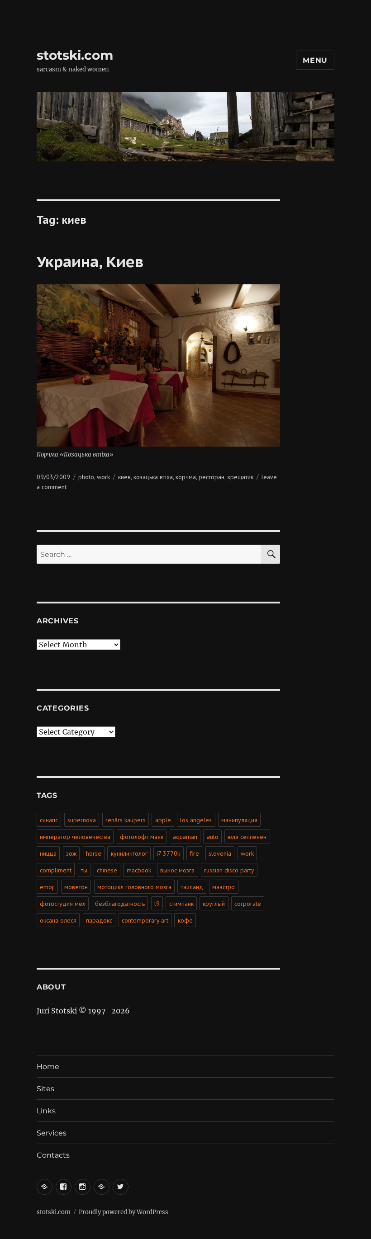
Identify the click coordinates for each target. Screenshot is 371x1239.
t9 (157, 904)
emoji (47, 887)
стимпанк (181, 904)
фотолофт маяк (141, 837)
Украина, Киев (90, 261)
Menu (315, 60)
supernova (81, 820)
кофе (185, 920)
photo (86, 477)
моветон (76, 887)
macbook (139, 870)
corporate (247, 904)
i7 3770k (168, 853)
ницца (48, 853)
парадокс (99, 920)
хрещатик (240, 477)
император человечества (75, 837)
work (103, 477)
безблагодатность (120, 904)
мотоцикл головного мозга (134, 887)
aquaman (185, 837)
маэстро (223, 887)
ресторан (211, 477)
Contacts (53, 1155)
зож (71, 853)
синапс (49, 820)
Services (52, 1133)
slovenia (220, 853)
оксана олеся (58, 920)
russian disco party (229, 870)
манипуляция (239, 820)
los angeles (196, 820)
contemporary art (145, 920)
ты (84, 870)
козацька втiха (153, 477)
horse (93, 853)
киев (124, 477)
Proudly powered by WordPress (123, 1212)
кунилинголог (129, 853)
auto (213, 837)
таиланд (192, 887)
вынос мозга (177, 870)
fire (194, 853)
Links (46, 1111)
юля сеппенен (247, 837)
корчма (186, 477)
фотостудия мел (63, 904)
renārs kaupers (125, 820)
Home (48, 1066)
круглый (214, 904)
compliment (55, 870)
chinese (107, 870)
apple (163, 820)
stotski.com (75, 55)
